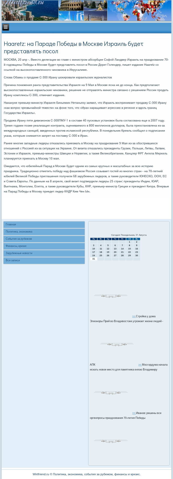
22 (129, 252)
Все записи (13, 260)
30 (136, 255)
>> (134, 316)
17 (93, 252)
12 (108, 249)
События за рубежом (19, 239)
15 (129, 249)
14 (122, 249)
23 (136, 252)
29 (129, 255)
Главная (11, 224)
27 (115, 255)
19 (108, 252)
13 (115, 249)
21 (122, 252)
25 (101, 255)
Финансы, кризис (16, 246)
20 (115, 252)
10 (93, 249)
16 (136, 249)
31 (93, 259)
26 (108, 255)
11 (101, 249)
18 (101, 252)
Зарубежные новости (19, 253)
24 (93, 255)
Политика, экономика (19, 231)
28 (122, 255)
